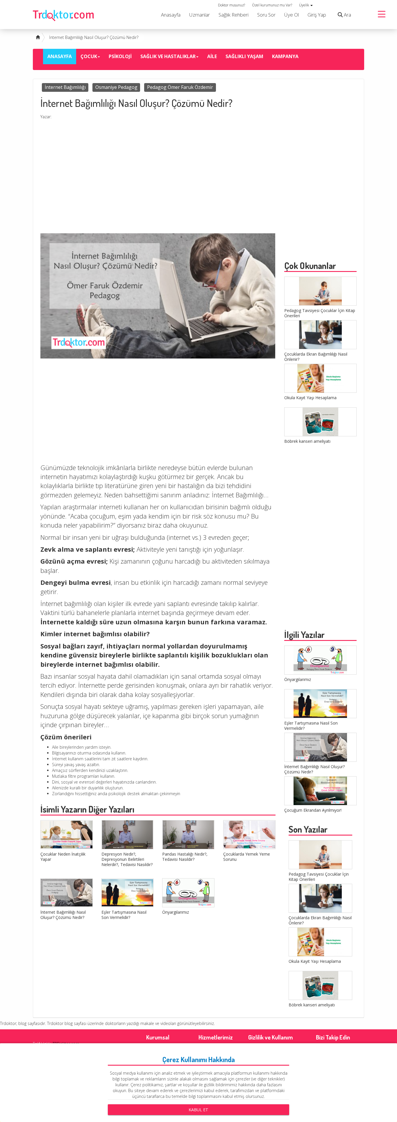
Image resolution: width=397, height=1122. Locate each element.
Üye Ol (291, 14)
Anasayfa (170, 14)
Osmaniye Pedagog (116, 87)
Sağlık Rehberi (233, 14)
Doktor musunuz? (231, 5)
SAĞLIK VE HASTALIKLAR (168, 56)
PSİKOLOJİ (120, 56)
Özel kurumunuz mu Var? (272, 5)
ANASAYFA (59, 56)
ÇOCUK (89, 56)
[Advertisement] (158, 184)
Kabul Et (198, 1109)
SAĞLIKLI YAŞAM (244, 56)
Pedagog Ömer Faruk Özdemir (180, 87)
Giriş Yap (316, 14)
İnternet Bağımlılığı (65, 87)
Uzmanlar (199, 14)
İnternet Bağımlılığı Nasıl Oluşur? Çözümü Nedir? (93, 37)
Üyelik (304, 5)
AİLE (212, 56)
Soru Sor (266, 14)
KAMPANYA (285, 56)
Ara (347, 14)
